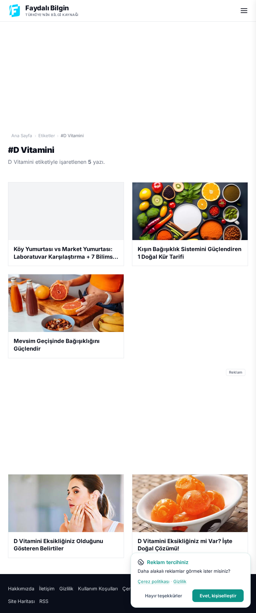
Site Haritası (21, 601)
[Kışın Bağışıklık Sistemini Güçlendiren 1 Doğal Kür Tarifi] (190, 211)
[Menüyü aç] (244, 10)
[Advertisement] (128, 73)
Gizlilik (66, 588)
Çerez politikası (153, 581)
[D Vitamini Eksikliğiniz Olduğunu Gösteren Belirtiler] (66, 503)
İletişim (47, 588)
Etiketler (46, 135)
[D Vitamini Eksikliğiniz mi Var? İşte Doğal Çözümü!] (190, 503)
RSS (43, 601)
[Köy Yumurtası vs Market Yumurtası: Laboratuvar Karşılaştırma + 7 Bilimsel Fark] (66, 211)
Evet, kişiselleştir (218, 595)
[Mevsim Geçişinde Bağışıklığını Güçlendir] (66, 303)
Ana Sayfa (21, 135)
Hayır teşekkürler (163, 595)
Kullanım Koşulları (98, 588)
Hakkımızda (21, 588)
